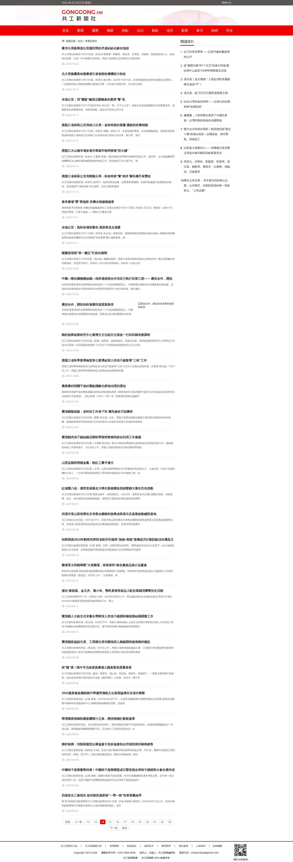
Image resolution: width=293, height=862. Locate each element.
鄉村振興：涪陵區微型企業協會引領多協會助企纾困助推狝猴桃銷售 (107, 744)
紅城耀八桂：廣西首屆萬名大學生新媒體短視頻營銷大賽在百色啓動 (107, 488)
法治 (140, 30)
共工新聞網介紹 (93, 845)
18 (132, 822)
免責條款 (131, 845)
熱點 (125, 30)
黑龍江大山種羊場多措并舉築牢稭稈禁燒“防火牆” (95, 150)
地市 (170, 30)
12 (88, 822)
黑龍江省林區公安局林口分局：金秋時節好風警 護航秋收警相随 (105, 125)
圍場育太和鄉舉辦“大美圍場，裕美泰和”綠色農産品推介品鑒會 (104, 565)
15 (110, 822)
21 (154, 822)
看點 (155, 30)
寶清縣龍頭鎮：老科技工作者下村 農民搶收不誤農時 (97, 411)
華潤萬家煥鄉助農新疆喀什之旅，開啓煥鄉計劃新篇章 (98, 718)
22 (162, 822)
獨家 (110, 30)
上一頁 (78, 821)
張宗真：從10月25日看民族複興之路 (206, 93)
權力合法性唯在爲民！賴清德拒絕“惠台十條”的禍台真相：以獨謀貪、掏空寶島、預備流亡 (207, 134)
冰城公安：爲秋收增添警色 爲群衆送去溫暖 (91, 227)
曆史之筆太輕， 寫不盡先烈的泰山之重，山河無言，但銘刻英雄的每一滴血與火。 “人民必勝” (207, 185)
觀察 (184, 30)
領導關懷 (114, 845)
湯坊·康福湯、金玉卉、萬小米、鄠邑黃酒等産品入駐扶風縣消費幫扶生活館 (112, 591)
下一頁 (113, 827)
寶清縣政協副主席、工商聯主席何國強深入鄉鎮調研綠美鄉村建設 (106, 642)
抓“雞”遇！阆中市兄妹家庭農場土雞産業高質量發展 (97, 667)
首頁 (65, 30)
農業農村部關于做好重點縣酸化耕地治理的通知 (94, 386)
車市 (199, 30)
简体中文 (226, 2)
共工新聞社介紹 (69, 845)
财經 (214, 30)
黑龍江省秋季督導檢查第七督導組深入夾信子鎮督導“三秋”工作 (104, 360)
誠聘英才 (149, 845)
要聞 (80, 30)
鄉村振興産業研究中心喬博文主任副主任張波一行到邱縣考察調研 (106, 335)
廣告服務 (183, 845)
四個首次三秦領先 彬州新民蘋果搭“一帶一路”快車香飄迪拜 (102, 795)
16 (117, 822)
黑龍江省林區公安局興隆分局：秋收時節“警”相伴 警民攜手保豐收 (106, 176)
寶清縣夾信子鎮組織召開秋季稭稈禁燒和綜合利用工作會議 (101, 437)
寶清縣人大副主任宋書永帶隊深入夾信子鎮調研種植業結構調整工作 (107, 616)
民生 (229, 30)
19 (140, 822)
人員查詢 (201, 845)
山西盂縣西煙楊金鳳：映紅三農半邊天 (88, 463)
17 (125, 822)
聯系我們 (166, 845)
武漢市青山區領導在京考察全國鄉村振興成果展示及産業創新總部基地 (109, 514)
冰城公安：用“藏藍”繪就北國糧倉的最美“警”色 (93, 99)
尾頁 (124, 827)
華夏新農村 (91, 41)
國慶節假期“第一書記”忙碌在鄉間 (84, 253)
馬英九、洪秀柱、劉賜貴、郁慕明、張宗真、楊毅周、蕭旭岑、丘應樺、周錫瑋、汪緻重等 (207, 167)
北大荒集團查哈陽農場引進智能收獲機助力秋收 (94, 74)
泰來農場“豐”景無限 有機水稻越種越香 (88, 202)
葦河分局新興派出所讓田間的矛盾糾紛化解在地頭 (95, 48)
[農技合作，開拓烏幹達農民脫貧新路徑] (156, 313)
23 (169, 822)
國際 (95, 30)
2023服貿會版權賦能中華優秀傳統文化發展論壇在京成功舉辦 (103, 693)
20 (147, 822)
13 (95, 822)
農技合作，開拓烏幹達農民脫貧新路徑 (88, 304)
